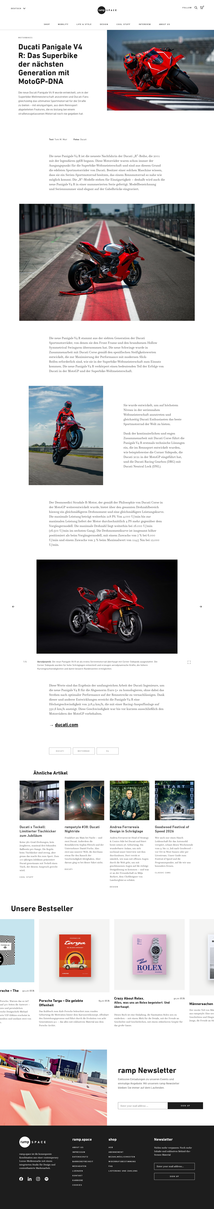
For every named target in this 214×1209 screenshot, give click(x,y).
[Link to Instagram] (40, 1179)
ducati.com (66, 724)
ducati (60, 751)
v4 (107, 751)
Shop (47, 24)
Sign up (185, 1105)
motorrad (84, 751)
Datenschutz (80, 1157)
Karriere (77, 1180)
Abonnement (116, 1152)
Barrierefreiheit (82, 1161)
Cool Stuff (123, 24)
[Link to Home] (107, 10)
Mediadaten (79, 1166)
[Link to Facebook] (23, 1179)
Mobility (63, 24)
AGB (111, 1147)
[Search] (194, 7)
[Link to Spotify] (49, 1179)
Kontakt (77, 1175)
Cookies (77, 1185)
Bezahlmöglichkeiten (122, 1157)
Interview (145, 24)
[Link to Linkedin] (32, 1179)
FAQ (111, 1166)
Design (104, 24)
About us (164, 24)
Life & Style (84, 24)
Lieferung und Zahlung (123, 1171)
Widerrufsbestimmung (122, 1161)
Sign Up (174, 1176)
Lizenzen (77, 1171)
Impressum (78, 1152)
